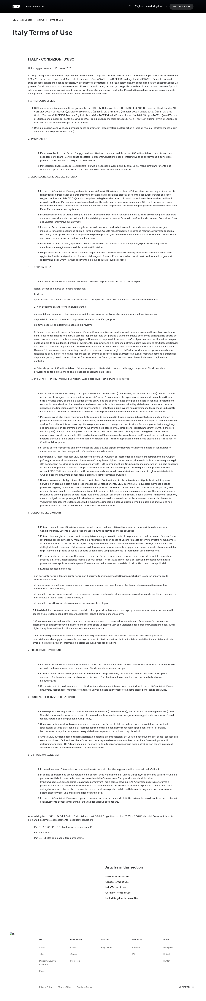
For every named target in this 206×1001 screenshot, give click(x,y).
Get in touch (181, 6)
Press (41, 971)
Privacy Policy (45, 987)
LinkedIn (167, 954)
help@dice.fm (153, 769)
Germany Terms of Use (118, 893)
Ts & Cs (40, 20)
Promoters (75, 961)
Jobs (41, 954)
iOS (134, 954)
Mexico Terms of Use (117, 876)
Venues (73, 954)
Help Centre (106, 948)
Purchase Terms (84, 987)
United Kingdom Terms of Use (121, 898)
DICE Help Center (22, 20)
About (42, 948)
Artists (73, 948)
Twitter (166, 961)
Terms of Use (55, 20)
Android (136, 948)
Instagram (168, 948)
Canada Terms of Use (117, 882)
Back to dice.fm (35, 6)
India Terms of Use (115, 887)
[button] (151, 6)
